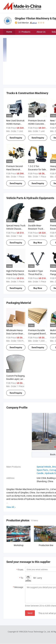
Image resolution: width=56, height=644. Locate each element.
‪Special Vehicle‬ (44, 466)
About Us (41, 31)
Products (25, 31)
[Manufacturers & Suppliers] (22, 6)
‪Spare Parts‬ (42, 469)
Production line (46, 545)
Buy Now (37, 242)
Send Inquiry (16, 137)
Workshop (18, 545)
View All (10, 507)
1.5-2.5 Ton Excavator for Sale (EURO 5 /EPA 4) (37, 169)
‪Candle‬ (40, 473)
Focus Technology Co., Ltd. (39, 631)
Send (30, 613)
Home (9, 31)
